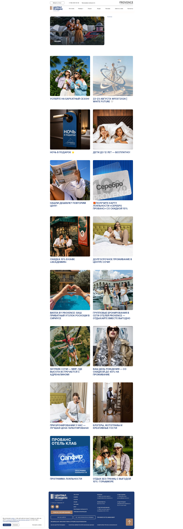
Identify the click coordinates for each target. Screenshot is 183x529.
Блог (75, 506)
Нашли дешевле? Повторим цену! (68, 204)
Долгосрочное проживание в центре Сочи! (112, 260)
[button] (62, 512)
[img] (126, 2)
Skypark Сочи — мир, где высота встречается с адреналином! (66, 372)
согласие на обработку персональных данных (17, 519)
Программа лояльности (66, 478)
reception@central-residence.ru (105, 498)
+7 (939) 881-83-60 (121, 496)
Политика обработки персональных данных (81, 525)
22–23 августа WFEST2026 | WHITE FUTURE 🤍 (110, 100)
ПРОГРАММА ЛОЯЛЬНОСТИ (81, 509)
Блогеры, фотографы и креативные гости (107, 426)
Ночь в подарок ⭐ (62, 152)
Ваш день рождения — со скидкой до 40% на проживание (109, 372)
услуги (76, 499)
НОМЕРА (76, 497)
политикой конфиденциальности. (11, 521)
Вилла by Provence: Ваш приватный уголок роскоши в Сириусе (70, 315)
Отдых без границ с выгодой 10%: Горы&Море (112, 480)
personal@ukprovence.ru (123, 498)
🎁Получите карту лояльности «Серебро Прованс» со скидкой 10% (110, 206)
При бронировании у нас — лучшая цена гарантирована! (69, 426)
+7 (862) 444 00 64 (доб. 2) (103, 496)
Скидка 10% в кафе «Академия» (62, 260)
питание (76, 504)
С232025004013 (107, 525)
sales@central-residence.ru (123, 503)
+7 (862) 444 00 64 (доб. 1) (103, 509)
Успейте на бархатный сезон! (69, 98)
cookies (13, 518)
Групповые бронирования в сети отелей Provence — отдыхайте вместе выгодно (111, 315)
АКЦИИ (75, 502)
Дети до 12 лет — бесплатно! (111, 152)
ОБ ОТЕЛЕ (76, 494)
